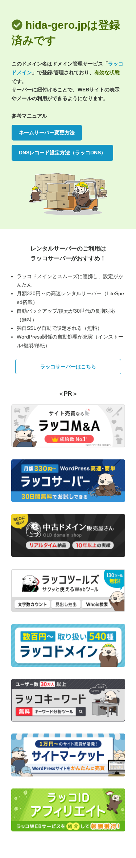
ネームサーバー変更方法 (47, 132)
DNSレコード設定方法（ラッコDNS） (62, 152)
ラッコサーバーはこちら (68, 366)
